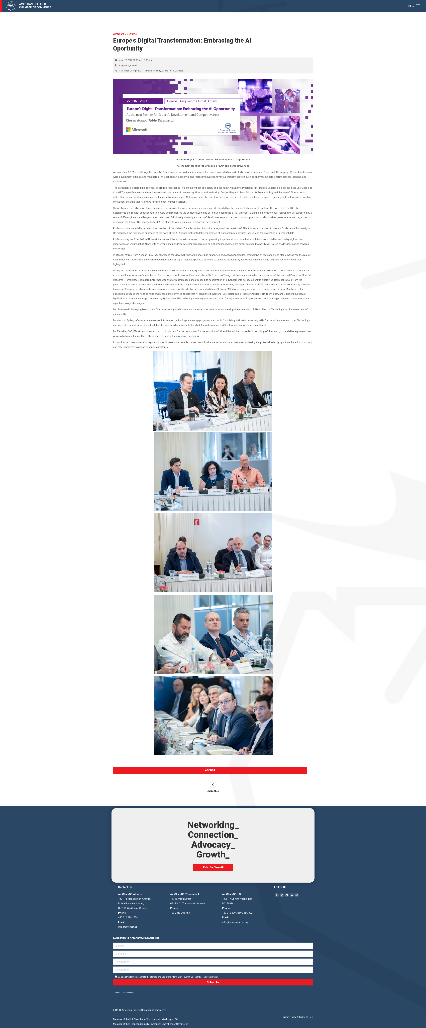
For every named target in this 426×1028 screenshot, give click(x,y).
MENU (411, 5)
